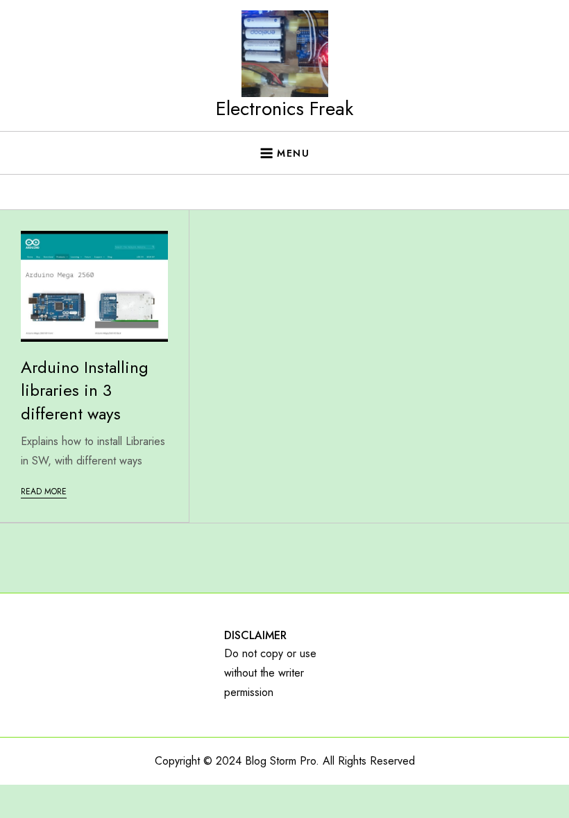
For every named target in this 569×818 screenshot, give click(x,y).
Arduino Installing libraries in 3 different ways (84, 390)
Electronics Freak (284, 108)
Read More (44, 491)
